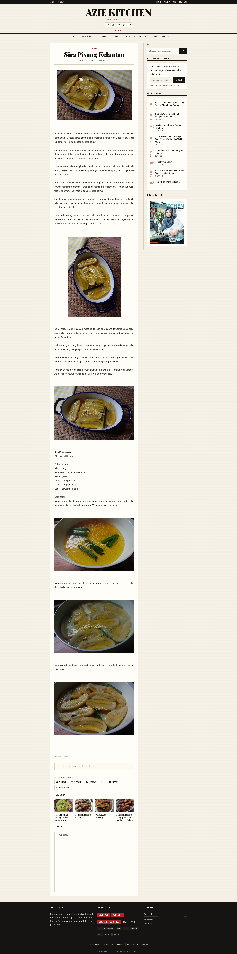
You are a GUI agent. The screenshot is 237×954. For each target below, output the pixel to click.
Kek (146, 37)
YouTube (148, 923)
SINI (90, 374)
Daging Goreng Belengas (169, 181)
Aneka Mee (114, 37)
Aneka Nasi (101, 37)
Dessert (137, 37)
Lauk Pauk (86, 37)
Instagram (148, 919)
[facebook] (107, 24)
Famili (154, 37)
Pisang (94, 49)
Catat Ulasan (103, 61)
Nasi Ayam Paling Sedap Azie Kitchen (169, 126)
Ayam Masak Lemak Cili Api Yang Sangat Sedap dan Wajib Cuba (169, 139)
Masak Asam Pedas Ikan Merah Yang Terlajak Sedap (169, 171)
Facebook (148, 914)
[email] (129, 24)
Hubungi (165, 37)
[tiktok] (124, 24)
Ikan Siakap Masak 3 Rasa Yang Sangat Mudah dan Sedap (169, 103)
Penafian (145, 945)
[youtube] (118, 24)
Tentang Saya (108, 945)
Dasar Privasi (132, 945)
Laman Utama (73, 37)
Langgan (179, 80)
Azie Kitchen (118, 12)
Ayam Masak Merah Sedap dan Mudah (169, 151)
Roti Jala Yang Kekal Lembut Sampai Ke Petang (168, 115)
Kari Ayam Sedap (165, 161)
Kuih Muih (126, 37)
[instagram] (113, 24)
